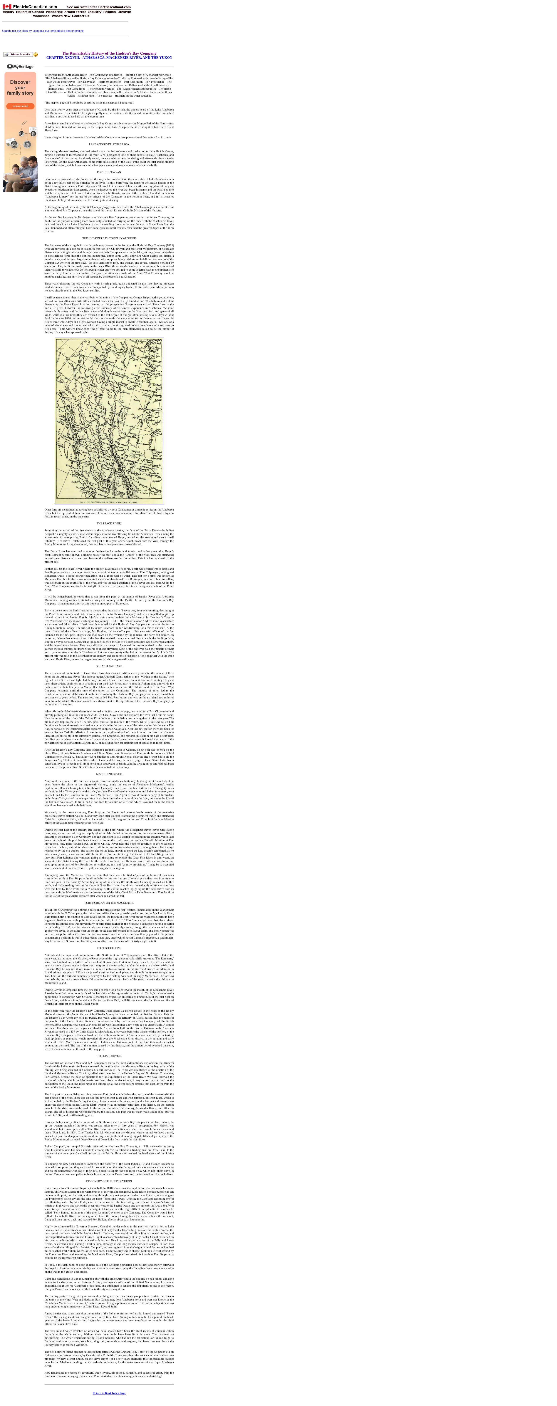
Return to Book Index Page (109, 1393)
